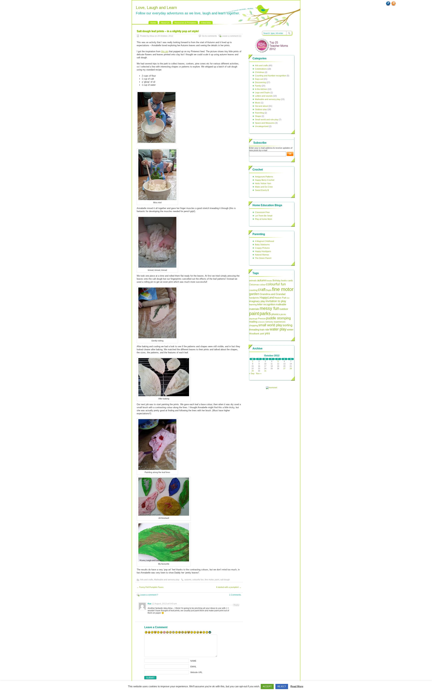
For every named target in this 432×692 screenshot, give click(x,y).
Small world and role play (266, 119)
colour (262, 284)
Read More (296, 686)
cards (290, 280)
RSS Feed (393, 3)
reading (253, 321)
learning (253, 304)
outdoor (284, 308)
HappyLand (267, 297)
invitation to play (276, 301)
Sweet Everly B (262, 190)
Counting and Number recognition (270, 76)
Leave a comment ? (149, 595)
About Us (165, 23)
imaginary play (257, 301)
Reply (236, 605)
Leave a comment (230, 36)
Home (153, 23)
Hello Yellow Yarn (263, 183)
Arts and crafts (146, 579)
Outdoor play (261, 109)
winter (290, 329)
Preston (262, 318)
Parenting (259, 113)
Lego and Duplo (262, 92)
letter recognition (266, 304)
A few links (206, 23)
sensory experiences (275, 321)
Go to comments (209, 36)
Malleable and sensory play (166, 579)
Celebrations (261, 69)
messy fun (269, 308)
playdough (253, 319)
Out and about (261, 106)
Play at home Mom (263, 219)
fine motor (209, 579)
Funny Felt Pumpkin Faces (150, 587)
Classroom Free (262, 212)
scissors (261, 322)
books (284, 280)
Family (258, 86)
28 (291, 368)
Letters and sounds (264, 96)
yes (267, 333)
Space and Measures (265, 123)
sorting (287, 325)
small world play (270, 325)
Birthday (277, 280)
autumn (187, 579)
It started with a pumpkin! (228, 587)
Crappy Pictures (262, 248)
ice (288, 298)
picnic (283, 314)
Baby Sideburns (262, 244)
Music (257, 103)
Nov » (258, 373)
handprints (254, 297)
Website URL (196, 672)
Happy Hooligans (263, 251)
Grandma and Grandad (272, 294)
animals (253, 280)
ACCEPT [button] (267, 686)
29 (253, 371)
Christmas (259, 72)
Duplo (269, 290)
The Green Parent (263, 258)
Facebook (388, 3)
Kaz (149, 603)
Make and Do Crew (264, 187)
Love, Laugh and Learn (156, 7)
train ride (264, 329)
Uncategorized (261, 126)
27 (284, 368)
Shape (258, 116)
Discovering (260, 82)
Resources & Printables (185, 23)
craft (261, 289)
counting (253, 290)
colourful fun (198, 579)
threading (254, 329)
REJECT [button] (281, 686)
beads (269, 281)
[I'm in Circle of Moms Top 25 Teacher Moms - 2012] (271, 54)
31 (265, 371)
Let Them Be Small (263, 216)
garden (254, 294)
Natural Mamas (262, 255)
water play (278, 329)
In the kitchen (261, 89)
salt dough (225, 579)
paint (217, 579)
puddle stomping (278, 318)
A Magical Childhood (264, 241)
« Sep (251, 373)
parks (265, 313)
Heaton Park (280, 297)
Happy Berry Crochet (264, 180)
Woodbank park (256, 333)
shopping (253, 325)
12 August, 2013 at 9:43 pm (164, 603)
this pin (164, 51)
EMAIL (193, 666)
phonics (275, 314)
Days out (259, 79)
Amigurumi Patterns (264, 177)
